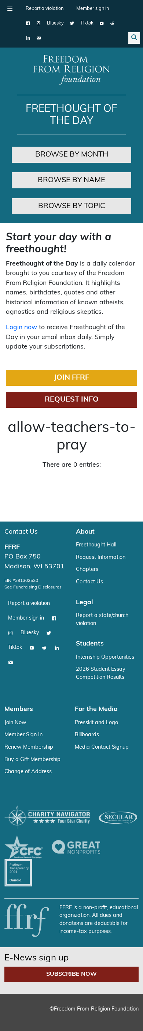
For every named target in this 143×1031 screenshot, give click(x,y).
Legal (84, 602)
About (85, 532)
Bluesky (55, 23)
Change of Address (28, 772)
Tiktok (87, 23)
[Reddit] (112, 23)
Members (18, 709)
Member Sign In (23, 735)
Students (90, 644)
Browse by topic (71, 206)
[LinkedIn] (28, 38)
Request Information (100, 557)
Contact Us (21, 532)
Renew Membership (28, 747)
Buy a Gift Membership (32, 760)
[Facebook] (28, 23)
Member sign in (92, 8)
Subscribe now (71, 974)
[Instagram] (38, 23)
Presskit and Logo (96, 723)
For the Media (96, 709)
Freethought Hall (96, 545)
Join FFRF (71, 377)
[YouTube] (101, 23)
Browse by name (71, 180)
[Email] (38, 38)
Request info (72, 399)
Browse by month (71, 154)
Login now (21, 327)
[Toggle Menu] (10, 9)
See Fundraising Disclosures (33, 587)
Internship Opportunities (105, 657)
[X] (72, 23)
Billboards (87, 735)
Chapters (87, 569)
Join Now (15, 723)
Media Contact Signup (102, 747)
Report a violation (44, 8)
